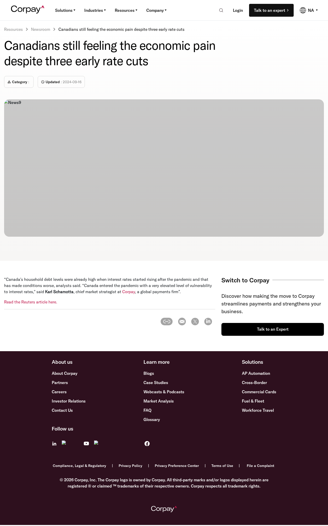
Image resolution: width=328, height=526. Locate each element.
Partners (60, 382)
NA (311, 10)
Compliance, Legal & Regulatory (79, 465)
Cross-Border (254, 382)
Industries (93, 10)
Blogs (149, 373)
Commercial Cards (259, 391)
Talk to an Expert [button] (273, 329)
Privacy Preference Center (177, 465)
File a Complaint (260, 465)
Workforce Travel (258, 410)
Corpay (128, 291)
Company (155, 10)
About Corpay (64, 373)
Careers (59, 391)
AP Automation (256, 373)
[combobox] (219, 10)
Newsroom (40, 29)
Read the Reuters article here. (30, 301)
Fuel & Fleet (253, 401)
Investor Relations (69, 401)
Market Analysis (159, 401)
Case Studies (156, 382)
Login (238, 10)
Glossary (152, 419)
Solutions (64, 10)
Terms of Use (222, 465)
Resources (125, 10)
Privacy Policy (130, 465)
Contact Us (62, 410)
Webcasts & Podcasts (164, 391)
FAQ (147, 410)
